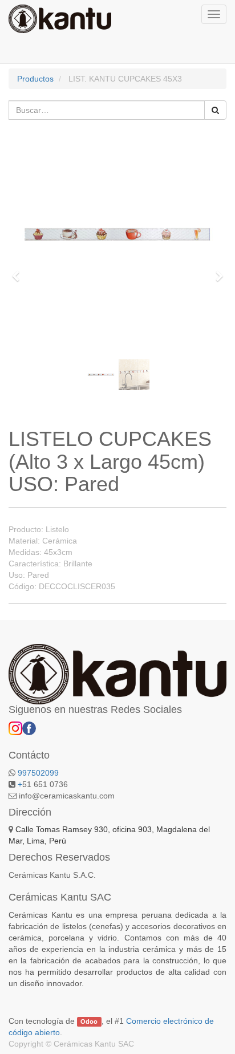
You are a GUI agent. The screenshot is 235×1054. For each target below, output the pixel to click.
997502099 (38, 772)
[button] (19, 270)
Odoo (89, 1021)
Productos (35, 78)
